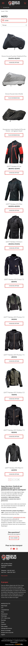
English (3, 634)
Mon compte (4, 626)
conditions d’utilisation (19, 640)
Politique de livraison (6, 628)
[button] (3, 3)
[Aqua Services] (14, 3)
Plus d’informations (14, 98)
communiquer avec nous (19, 517)
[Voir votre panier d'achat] (25, 3)
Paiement (3, 624)
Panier (3, 622)
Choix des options (14, 62)
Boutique (3, 620)
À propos (4, 582)
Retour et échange (6, 630)
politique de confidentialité (6, 640)
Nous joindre (14, 538)
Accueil (2, 11)
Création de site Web (9, 644)
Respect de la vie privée (7, 632)
